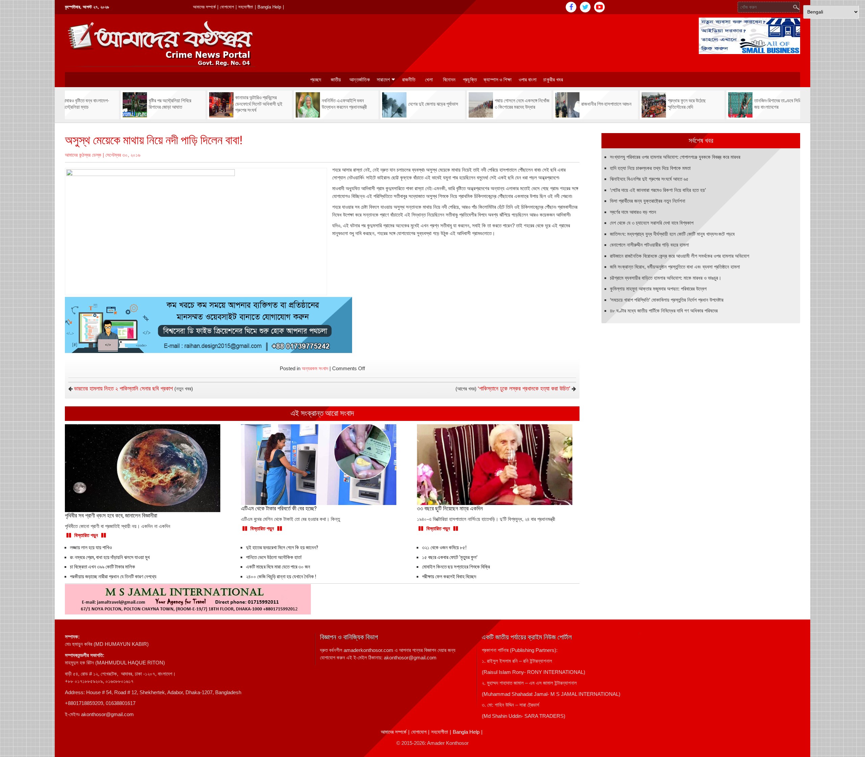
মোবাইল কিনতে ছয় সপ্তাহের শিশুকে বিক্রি (456, 567)
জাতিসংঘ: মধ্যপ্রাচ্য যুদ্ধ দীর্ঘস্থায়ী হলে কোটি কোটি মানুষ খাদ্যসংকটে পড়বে (672, 234)
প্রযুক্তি (470, 80)
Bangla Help (269, 6)
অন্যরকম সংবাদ (315, 368)
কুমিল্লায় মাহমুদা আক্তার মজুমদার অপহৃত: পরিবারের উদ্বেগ (658, 289)
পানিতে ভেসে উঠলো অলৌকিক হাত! (274, 557)
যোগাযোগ (227, 6)
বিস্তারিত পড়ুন (86, 535)
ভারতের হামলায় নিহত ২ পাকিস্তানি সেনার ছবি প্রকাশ (123, 388)
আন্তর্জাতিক (359, 80)
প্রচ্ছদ (315, 80)
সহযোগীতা (245, 6)
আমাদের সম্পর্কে (204, 6)
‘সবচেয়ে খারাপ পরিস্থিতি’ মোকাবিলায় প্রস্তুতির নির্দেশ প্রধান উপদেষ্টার (666, 300)
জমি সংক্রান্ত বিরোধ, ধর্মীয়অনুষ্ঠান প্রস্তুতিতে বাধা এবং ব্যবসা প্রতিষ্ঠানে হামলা (675, 267)
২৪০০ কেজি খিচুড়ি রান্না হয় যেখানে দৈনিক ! (281, 577)
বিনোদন (449, 80)
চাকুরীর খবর (553, 80)
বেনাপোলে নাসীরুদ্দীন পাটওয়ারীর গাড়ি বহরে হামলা (649, 245)
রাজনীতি (409, 80)
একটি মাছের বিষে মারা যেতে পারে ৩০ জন (278, 567)
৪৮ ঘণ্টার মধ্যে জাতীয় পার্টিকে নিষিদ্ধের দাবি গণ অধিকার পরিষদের (664, 310)
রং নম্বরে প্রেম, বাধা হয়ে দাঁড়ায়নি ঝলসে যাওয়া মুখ (110, 557)
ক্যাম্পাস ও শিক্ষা (498, 80)
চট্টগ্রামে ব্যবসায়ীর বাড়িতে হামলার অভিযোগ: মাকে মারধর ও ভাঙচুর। (665, 278)
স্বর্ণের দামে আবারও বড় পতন (633, 212)
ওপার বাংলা (528, 80)
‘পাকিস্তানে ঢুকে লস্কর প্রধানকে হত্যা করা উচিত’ (524, 388)
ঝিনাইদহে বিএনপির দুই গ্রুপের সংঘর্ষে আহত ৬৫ (649, 179)
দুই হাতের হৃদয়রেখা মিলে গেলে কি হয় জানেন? (282, 548)
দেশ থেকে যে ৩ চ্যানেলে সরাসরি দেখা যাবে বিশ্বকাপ (651, 223)
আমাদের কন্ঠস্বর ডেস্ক (83, 155)
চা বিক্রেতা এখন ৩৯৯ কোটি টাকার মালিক (102, 567)
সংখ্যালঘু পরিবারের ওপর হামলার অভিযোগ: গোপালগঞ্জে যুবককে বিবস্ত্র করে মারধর (675, 157)
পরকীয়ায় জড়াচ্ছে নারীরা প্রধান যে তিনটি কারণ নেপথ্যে (113, 577)
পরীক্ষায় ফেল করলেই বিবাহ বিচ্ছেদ (449, 577)
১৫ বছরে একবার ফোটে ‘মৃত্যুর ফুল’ (449, 557)
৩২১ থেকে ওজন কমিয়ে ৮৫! (444, 548)
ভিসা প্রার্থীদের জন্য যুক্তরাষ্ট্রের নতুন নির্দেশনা (647, 201)
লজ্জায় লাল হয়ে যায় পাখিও (91, 548)
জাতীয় (336, 80)
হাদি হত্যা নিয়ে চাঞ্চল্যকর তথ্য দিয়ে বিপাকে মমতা (650, 168)
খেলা (429, 80)
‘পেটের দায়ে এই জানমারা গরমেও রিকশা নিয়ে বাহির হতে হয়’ (658, 190)
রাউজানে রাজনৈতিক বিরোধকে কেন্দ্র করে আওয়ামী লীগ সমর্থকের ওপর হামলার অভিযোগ (679, 256)
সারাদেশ (383, 80)
